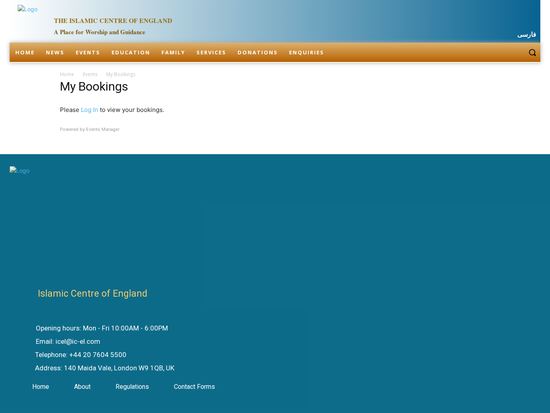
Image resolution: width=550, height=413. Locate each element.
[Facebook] (492, 19)
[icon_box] (94, 329)
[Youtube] (531, 19)
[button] (532, 52)
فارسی (526, 34)
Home (67, 74)
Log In (89, 110)
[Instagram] (512, 19)
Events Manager (103, 129)
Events (90, 74)
